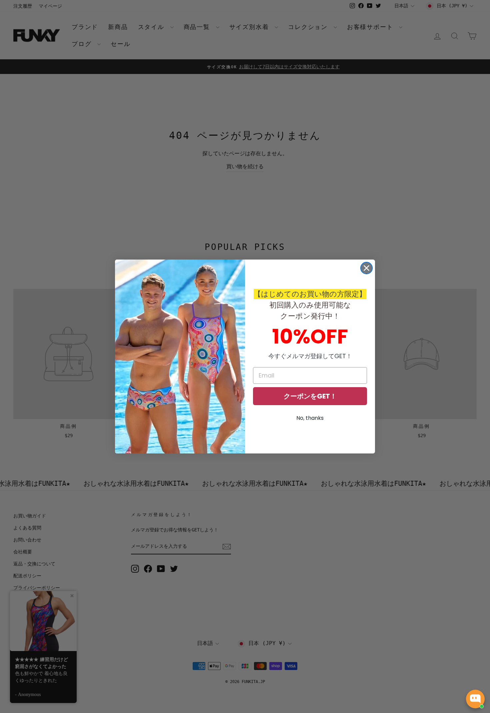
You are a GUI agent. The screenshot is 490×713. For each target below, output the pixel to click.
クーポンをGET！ (310, 396)
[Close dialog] (366, 268)
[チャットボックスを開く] (475, 699)
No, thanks (310, 418)
